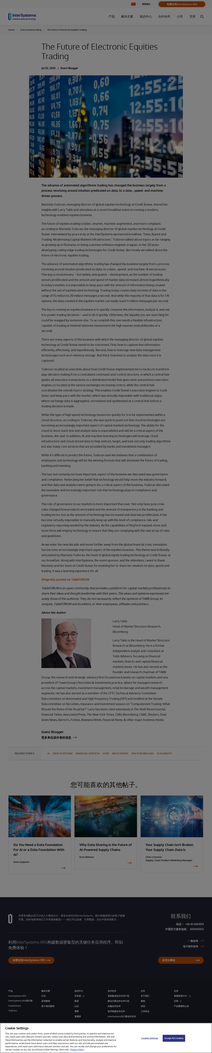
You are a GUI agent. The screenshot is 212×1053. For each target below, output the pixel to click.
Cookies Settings (149, 1038)
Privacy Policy (77, 1049)
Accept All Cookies (173, 1038)
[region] (106, 1038)
